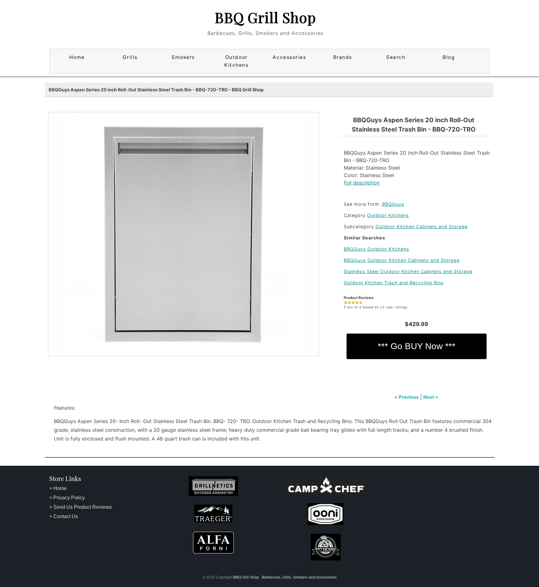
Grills (130, 57)
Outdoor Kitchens (236, 61)
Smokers (183, 57)
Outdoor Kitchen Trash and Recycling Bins (394, 282)
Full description (362, 183)
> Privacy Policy (67, 497)
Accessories (289, 57)
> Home (58, 488)
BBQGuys (393, 204)
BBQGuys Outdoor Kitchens (376, 249)
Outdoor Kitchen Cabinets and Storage (422, 226)
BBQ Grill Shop (265, 17)
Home (77, 57)
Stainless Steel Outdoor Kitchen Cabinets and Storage (408, 271)
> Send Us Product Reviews (80, 507)
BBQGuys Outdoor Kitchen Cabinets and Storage (401, 260)
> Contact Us (63, 516)
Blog (449, 57)
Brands (342, 57)
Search (395, 57)
